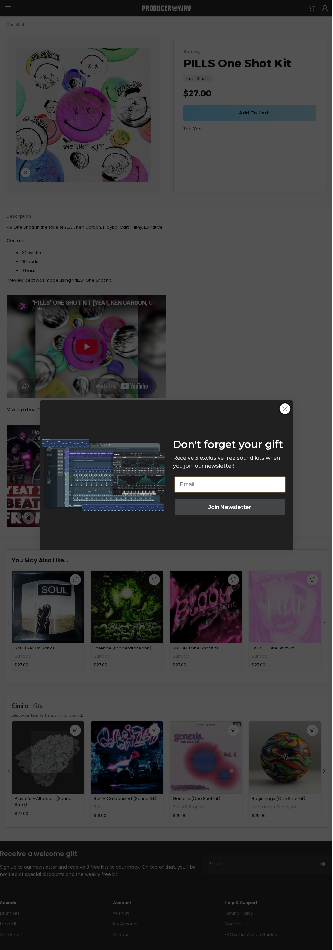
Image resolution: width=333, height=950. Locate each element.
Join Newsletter (229, 507)
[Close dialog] (285, 408)
